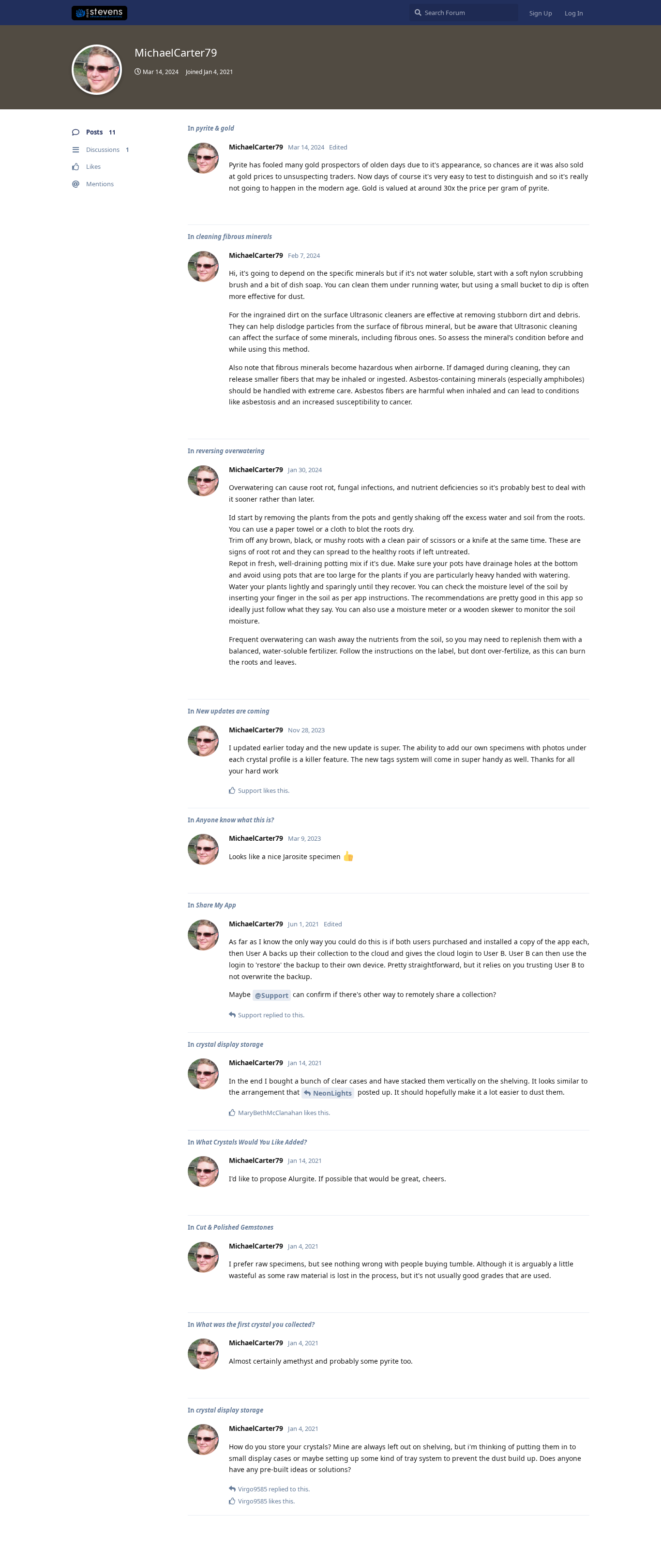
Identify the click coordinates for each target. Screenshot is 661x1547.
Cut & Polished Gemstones (234, 1227)
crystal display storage (229, 1044)
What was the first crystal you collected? (255, 1324)
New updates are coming (233, 711)
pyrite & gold (215, 128)
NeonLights (332, 1093)
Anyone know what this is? (235, 820)
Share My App (216, 905)
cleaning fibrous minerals (234, 236)
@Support (271, 995)
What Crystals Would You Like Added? (251, 1142)
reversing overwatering (230, 450)
